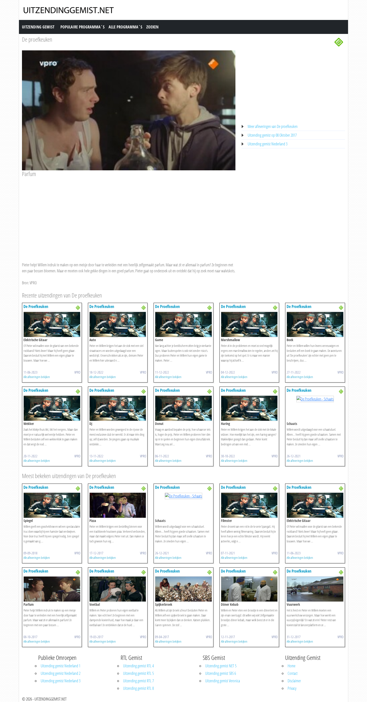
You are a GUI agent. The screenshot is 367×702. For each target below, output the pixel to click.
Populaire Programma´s (82, 27)
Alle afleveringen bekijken (36, 377)
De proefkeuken (37, 39)
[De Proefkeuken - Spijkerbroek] (183, 588)
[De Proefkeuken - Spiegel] (51, 504)
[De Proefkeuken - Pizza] (117, 504)
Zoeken (152, 27)
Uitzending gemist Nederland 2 (60, 673)
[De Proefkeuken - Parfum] (51, 588)
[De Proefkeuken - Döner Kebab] (249, 588)
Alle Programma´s (125, 27)
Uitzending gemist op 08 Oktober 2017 (272, 135)
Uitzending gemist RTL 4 (138, 666)
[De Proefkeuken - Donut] (183, 408)
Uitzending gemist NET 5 (220, 666)
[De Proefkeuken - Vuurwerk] (315, 588)
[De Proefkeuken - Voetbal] (117, 588)
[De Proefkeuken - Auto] (117, 324)
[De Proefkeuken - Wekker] (51, 408)
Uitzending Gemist (38, 27)
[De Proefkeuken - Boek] (315, 324)
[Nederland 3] (339, 41)
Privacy (292, 688)
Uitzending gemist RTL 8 (138, 688)
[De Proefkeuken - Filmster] (249, 504)
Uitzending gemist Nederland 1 (60, 666)
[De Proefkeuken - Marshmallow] (249, 324)
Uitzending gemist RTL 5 (138, 673)
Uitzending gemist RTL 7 (138, 681)
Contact (293, 673)
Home (291, 666)
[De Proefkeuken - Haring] (249, 408)
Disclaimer (294, 681)
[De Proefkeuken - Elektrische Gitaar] (51, 324)
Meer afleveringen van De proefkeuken (273, 126)
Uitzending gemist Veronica (222, 681)
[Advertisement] (128, 215)
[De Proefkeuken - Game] (183, 324)
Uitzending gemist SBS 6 (220, 673)
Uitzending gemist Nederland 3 (267, 144)
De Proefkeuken (35, 306)
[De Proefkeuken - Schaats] (315, 398)
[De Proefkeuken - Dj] (117, 408)
